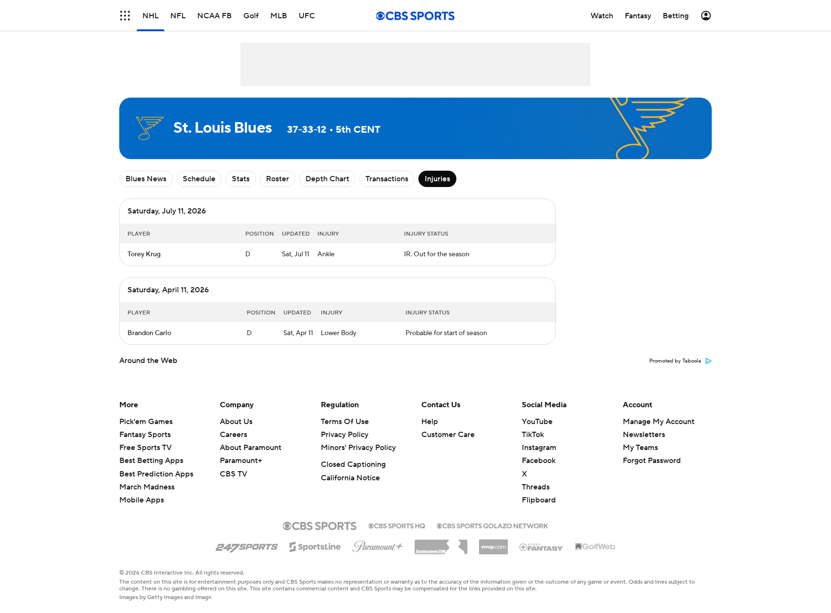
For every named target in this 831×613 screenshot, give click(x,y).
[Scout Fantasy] (541, 546)
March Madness (147, 487)
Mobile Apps (141, 500)
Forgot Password (652, 460)
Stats (241, 179)
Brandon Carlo (149, 333)
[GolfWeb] (595, 547)
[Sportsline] (315, 545)
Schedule (199, 179)
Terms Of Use (345, 421)
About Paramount (250, 447)
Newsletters (644, 434)
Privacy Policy (344, 434)
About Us (236, 421)
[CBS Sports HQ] (396, 525)
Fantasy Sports (145, 434)
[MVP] (493, 543)
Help (429, 421)
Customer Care (448, 434)
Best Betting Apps (151, 460)
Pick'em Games (146, 421)
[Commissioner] (441, 543)
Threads (536, 487)
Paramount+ (241, 460)
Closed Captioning (353, 464)
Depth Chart (327, 179)
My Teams (640, 447)
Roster (277, 179)
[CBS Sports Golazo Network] (492, 525)
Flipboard (539, 500)
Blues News (146, 179)
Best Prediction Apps (156, 474)
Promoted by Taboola (675, 361)
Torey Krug (144, 254)
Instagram (539, 447)
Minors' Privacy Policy (358, 447)
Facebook (538, 460)
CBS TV (233, 474)
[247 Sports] (246, 545)
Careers (233, 434)
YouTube (537, 421)
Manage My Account (658, 421)
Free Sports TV (145, 447)
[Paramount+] (378, 545)
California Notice (350, 478)
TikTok (533, 434)
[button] (125, 15)
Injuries (437, 179)
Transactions (386, 179)
